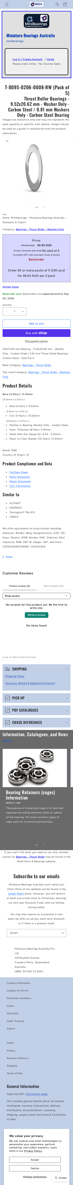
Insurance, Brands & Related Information (30, 683)
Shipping (12, 1065)
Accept (35, 1159)
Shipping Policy (14, 676)
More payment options (36, 341)
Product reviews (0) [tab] (19, 586)
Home (50, 59)
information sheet (36, 1094)
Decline (35, 1168)
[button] (7, 4)
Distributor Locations (19, 998)
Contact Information (18, 983)
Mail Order (13, 1013)
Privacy (11, 1050)
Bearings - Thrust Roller (36, 365)
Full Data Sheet (19, 472)
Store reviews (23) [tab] (53, 586)
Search (11, 1028)
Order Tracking (15, 1021)
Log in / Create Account (28, 59)
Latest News (16, 893)
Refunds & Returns (18, 1058)
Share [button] (9, 557)
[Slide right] (44, 207)
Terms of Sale (15, 1073)
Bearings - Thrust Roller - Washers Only (40, 229)
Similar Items (11, 286)
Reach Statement (20, 481)
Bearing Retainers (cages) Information (30, 794)
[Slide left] (29, 207)
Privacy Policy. (33, 1150)
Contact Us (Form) (17, 990)
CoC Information (20, 485)
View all (7, 740)
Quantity (7, 305)
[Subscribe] (62, 933)
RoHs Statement (20, 476)
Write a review (36, 615)
